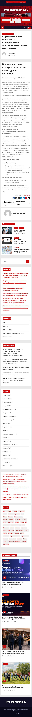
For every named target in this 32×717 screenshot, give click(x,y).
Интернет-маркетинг (8, 416)
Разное (5, 452)
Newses (23, 709)
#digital (9, 511)
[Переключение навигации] (22, 28)
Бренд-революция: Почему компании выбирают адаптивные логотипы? (22, 251)
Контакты (5, 326)
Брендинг (5, 33)
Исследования (7, 420)
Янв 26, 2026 (17, 243)
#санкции (17, 519)
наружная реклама (14, 536)
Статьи (5, 462)
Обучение (5, 441)
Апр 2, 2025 (17, 253)
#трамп (24, 519)
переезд (5, 538)
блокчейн (17, 527)
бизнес (13, 20)
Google (17, 522)
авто (24, 525)
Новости (5, 438)
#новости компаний (6, 20)
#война (10, 514)
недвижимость (24, 536)
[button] (25, 27)
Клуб (4, 323)
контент (17, 533)
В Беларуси (6, 402)
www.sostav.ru (26, 195)
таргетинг (24, 541)
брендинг (24, 527)
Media (22, 522)
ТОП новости (6, 466)
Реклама (5, 455)
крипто (22, 533)
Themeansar (16, 710)
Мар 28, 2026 (17, 233)
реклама (24, 20)
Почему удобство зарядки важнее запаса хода (15, 494)
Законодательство (8, 409)
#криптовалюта (18, 516)
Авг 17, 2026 (7, 621)
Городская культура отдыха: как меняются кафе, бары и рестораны (14, 652)
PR (26, 522)
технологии (6, 544)
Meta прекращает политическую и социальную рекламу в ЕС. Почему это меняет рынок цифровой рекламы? (14, 301)
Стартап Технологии (16, 525)
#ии (22, 514)
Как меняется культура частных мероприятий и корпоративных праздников (13, 687)
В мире (5, 406)
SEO (28, 20)
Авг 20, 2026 (7, 587)
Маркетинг (5, 427)
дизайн (5, 533)
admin (13, 53)
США (8, 525)
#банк (4, 514)
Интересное (6, 413)
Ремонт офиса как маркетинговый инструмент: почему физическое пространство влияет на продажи (15, 489)
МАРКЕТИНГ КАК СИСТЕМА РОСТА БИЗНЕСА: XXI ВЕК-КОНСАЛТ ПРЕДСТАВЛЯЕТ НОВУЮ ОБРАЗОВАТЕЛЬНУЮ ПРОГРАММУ (13, 585)
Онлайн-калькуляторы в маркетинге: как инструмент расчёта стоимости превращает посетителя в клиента (15, 482)
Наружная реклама (8, 434)
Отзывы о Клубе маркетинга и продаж (13, 333)
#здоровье (16, 514)
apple (4, 522)
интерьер (10, 533)
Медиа (4, 430)
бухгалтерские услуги (8, 530)
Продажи (11, 33)
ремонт (12, 22)
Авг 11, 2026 (7, 656)
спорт (4, 541)
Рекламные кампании (9, 459)
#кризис (10, 516)
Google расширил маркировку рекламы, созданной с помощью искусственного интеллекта (15, 283)
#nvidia (15, 511)
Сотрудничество (7, 337)
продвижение (18, 22)
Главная (11, 713)
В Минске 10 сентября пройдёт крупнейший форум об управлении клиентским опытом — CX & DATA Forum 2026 (15, 276)
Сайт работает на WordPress (11, 709)
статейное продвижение (14, 541)
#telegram (21, 511)
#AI (4, 511)
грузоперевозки (19, 530)
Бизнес (15, 228)
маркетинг (19, 20)
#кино (5, 516)
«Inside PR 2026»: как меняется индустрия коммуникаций (20, 241)
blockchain (10, 522)
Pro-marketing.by (16, 10)
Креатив (5, 423)
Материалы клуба (8, 330)
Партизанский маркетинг (9, 445)
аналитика (5, 527)
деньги (26, 530)
